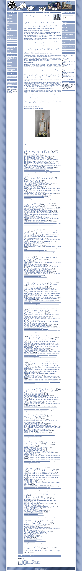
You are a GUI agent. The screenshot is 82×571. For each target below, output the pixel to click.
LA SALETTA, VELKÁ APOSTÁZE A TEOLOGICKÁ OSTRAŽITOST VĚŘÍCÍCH (39, 173)
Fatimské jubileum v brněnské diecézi (31, 496)
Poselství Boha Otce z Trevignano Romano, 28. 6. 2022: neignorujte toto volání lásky (40, 297)
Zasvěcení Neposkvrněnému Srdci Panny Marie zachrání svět (35, 410)
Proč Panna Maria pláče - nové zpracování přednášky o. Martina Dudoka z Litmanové (40, 426)
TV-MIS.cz (62, 1)
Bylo (8, 24)
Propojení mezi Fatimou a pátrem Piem (31, 466)
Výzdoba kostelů (10, 36)
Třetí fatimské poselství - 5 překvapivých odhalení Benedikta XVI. (36, 272)
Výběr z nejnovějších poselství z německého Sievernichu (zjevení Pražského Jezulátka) (40, 373)
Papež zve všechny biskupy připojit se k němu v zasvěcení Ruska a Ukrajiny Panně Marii (40, 335)
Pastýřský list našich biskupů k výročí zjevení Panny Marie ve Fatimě (37, 498)
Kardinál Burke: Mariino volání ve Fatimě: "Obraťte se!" (34, 222)
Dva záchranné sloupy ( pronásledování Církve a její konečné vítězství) (37, 349)
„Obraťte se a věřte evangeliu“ (29, 490)
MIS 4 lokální (9, 65)
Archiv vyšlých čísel (10, 84)
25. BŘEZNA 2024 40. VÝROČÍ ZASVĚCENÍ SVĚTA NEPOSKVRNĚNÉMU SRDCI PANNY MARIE (42, 246)
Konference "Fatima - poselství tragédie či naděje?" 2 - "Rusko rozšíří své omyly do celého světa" (42, 475)
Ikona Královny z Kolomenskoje (30, 468)
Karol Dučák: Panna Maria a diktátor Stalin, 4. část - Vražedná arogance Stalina (38, 390)
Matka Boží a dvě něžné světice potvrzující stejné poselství (35, 423)
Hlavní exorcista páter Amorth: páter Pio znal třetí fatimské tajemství (37, 395)
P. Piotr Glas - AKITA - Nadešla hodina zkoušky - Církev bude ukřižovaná (37, 271)
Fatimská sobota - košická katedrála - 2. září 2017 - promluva (35, 497)
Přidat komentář (53, 550)
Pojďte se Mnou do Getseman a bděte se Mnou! (33, 323)
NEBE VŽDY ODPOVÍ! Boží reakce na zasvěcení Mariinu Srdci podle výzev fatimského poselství (42, 528)
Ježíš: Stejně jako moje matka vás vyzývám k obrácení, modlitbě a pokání (38, 205)
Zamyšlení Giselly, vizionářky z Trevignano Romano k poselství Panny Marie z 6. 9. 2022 (40, 284)
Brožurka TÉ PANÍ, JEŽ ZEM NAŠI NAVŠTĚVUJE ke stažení (35, 485)
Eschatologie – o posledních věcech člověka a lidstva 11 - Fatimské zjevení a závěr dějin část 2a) (42, 459)
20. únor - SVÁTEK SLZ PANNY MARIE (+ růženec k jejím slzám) (36, 168)
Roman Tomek (28, 550)
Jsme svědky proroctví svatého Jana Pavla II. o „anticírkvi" (35, 202)
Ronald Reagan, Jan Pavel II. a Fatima (31, 514)
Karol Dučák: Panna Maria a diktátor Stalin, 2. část (33, 393)
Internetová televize (65, 31)
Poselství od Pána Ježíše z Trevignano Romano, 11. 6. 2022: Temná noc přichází (39, 300)
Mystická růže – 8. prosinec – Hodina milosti (32, 216)
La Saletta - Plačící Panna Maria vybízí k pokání (33, 539)
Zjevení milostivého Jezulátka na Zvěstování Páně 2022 (34, 317)
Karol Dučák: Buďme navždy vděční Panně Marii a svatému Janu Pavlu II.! (38, 413)
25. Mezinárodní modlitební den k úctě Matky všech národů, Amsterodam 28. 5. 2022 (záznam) (41, 306)
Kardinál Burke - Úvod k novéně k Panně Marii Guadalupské (35, 250)
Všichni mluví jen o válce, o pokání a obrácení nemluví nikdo (35, 348)
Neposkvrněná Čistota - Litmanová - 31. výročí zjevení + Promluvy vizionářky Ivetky (39, 388)
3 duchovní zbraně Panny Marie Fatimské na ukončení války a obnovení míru (38, 343)
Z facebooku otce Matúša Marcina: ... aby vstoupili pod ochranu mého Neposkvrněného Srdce (41, 339)
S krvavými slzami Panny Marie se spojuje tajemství (33, 424)
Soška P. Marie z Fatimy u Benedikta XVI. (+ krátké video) (35, 545)
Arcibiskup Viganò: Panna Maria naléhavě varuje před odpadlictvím (36, 430)
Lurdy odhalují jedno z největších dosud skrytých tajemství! (35, 169)
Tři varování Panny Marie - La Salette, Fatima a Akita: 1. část (35, 228)
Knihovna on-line (10, 49)
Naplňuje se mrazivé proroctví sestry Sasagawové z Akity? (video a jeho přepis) (38, 150)
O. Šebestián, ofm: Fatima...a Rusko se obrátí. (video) (34, 275)
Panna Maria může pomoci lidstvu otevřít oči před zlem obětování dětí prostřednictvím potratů (41, 212)
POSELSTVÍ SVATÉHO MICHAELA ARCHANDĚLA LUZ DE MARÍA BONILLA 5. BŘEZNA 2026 (41, 163)
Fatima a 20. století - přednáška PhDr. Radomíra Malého (34, 510)
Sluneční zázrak (27, 260)
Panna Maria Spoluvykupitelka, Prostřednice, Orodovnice (34, 270)
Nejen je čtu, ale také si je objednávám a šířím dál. (66, 76)
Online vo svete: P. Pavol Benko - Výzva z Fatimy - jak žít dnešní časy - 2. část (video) (40, 289)
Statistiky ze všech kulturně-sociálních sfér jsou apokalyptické (35, 196)
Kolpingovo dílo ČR (65, 45)
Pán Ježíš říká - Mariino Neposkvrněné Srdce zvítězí (34, 280)
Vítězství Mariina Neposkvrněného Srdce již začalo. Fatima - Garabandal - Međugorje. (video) (41, 353)
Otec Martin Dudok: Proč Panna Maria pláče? (32, 276)
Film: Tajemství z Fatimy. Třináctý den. (31, 441)
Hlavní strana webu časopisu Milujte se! (12, 83)
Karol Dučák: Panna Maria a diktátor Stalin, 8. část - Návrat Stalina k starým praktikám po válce (42, 377)
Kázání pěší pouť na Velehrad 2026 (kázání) (26, 560)
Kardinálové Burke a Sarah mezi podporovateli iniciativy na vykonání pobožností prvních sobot (41, 175)
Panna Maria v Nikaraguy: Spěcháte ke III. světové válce (34, 467)
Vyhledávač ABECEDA (66, 48)
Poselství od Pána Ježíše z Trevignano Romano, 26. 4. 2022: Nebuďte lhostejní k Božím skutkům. (42, 314)
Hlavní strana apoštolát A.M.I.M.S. (11, 47)
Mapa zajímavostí (10, 29)
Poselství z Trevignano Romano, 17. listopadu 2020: (33, 414)
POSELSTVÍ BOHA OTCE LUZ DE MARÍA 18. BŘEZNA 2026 (35, 162)
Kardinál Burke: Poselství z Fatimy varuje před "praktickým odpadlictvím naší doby (39, 193)
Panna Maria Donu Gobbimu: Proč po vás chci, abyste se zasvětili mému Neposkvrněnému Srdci (42, 333)
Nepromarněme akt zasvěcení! (29, 320)
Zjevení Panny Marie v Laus (29, 453)
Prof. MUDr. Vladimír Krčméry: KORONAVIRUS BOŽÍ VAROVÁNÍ (36, 432)
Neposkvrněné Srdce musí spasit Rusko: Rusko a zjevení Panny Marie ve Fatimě (39, 337)
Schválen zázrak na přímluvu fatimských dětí (32, 525)
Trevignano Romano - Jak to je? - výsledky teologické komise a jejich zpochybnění (39, 251)
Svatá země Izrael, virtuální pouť (67, 34)
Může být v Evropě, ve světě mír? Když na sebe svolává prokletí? (36, 170)
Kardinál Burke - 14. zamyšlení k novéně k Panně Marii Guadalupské (36, 217)
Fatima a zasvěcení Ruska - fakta (30, 540)
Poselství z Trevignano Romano (30, 417)
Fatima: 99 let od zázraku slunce (30, 534)
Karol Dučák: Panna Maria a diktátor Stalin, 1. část (33, 394)
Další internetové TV (65, 33)
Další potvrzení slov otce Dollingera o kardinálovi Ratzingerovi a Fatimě (37, 523)
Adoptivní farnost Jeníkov (66, 43)
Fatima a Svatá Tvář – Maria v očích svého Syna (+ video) (35, 195)
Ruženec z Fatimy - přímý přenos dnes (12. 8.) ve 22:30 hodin (35, 447)
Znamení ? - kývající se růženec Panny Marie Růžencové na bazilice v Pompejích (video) (40, 464)
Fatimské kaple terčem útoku (29, 542)
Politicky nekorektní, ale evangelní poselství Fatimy (33, 515)
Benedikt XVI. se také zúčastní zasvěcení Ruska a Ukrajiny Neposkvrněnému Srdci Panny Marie (42, 330)
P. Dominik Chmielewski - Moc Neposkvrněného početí (34, 259)
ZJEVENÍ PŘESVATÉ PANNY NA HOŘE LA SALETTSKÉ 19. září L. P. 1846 (38, 183)
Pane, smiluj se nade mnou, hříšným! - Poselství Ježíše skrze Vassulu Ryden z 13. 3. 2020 (41, 438)
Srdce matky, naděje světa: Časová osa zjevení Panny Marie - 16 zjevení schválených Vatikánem (42, 171)
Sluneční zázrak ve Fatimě (29, 499)
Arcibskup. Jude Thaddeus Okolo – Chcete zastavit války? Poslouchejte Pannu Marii (39, 148)
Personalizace (9, 40)
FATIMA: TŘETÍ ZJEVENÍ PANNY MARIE (32, 242)
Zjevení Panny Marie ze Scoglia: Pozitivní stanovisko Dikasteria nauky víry (38, 241)
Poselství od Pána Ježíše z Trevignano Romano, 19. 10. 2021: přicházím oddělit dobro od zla (41, 369)
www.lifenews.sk (31, 108)
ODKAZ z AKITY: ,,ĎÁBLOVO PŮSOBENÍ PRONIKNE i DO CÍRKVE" (37, 268)
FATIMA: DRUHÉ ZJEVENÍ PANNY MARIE (32, 201)
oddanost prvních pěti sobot (47, 88)
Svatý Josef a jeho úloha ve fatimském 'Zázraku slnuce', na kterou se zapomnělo (39, 469)
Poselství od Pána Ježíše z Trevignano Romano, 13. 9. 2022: (35, 283)
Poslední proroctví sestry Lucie (29, 405)
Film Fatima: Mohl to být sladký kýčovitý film (32, 418)
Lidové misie (9, 28)
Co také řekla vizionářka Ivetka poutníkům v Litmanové (34, 419)
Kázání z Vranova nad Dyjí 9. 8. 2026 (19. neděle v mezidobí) (29, 563)
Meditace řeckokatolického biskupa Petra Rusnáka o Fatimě (35, 527)
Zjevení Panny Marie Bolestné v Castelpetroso (32, 443)
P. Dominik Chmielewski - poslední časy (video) (32, 402)
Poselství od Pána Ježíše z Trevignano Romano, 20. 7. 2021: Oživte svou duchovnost (40, 389)
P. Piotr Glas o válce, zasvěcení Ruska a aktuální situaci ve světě (36, 316)
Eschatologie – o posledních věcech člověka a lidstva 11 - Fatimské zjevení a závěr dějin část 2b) (42, 457)
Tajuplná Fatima (27, 484)
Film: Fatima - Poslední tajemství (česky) (31, 508)
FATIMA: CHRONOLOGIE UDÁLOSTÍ (31, 519)
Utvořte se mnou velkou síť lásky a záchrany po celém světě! (35, 415)
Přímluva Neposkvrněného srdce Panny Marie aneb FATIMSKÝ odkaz (37, 156)
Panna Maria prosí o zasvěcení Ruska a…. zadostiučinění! (35, 325)
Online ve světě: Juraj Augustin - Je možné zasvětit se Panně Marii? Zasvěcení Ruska (40, 207)
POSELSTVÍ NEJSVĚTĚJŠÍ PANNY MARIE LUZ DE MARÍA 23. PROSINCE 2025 (39, 174)
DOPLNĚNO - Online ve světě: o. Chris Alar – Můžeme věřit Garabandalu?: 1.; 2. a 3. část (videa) (42, 190)
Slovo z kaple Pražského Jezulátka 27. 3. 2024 (32, 245)
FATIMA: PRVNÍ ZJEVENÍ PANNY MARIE (32, 206)
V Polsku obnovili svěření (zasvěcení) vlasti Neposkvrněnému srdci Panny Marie (39, 506)
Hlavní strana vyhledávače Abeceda (11, 77)
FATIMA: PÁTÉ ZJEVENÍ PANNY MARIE (31, 187)
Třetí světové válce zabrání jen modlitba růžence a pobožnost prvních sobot (38, 177)
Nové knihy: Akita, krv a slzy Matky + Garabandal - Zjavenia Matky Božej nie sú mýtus (40, 376)
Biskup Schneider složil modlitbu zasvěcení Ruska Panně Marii (35, 429)
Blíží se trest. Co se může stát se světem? (32, 226)
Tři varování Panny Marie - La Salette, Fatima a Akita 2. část (35, 227)
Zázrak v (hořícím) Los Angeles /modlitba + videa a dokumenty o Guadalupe (38, 211)
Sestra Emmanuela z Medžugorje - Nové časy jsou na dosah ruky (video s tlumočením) (40, 357)
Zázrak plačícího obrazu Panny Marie (31, 422)
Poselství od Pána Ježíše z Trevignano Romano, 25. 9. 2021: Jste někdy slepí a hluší (40, 379)
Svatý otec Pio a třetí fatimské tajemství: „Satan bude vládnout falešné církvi (38, 225)
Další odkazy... (64, 50)
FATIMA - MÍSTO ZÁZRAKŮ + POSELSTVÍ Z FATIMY (34, 544)
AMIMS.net (49, 1)
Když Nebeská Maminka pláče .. (30, 454)
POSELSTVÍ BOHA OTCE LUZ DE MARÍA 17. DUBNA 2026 (35, 157)
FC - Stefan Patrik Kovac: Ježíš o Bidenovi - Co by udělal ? (35, 277)
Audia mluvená (9, 68)
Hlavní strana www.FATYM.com (10, 15)
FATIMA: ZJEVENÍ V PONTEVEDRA (31, 481)
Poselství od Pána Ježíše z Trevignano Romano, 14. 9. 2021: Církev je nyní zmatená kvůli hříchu (42, 380)
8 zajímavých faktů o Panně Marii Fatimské (32, 375)
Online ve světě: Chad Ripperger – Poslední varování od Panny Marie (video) (38, 210)
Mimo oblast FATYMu (11, 35)
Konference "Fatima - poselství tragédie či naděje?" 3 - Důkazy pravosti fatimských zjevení (41, 473)
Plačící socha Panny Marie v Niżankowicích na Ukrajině (34, 313)
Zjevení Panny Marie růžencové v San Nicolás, (33, 281)
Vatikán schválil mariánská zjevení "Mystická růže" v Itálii (34, 243)
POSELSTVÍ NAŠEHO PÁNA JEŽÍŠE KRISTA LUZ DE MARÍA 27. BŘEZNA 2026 (39, 161)
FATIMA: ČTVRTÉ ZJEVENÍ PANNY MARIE (32, 192)
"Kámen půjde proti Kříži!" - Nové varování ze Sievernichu (34, 384)
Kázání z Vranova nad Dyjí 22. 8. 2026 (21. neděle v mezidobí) (30, 561)
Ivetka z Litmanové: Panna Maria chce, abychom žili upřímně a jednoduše (37, 442)
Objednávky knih (10, 52)
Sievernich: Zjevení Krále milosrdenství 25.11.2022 (33, 278)
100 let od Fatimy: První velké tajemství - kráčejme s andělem (35, 532)
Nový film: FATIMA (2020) (28, 431)
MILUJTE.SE (69, 1)
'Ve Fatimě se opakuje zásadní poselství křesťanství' (33, 512)
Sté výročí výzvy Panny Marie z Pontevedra (32, 180)
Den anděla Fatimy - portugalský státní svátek (32, 548)
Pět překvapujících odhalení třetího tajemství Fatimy (33, 511)
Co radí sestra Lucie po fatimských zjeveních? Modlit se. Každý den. (37, 487)
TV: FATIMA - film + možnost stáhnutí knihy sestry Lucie (34, 541)
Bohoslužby (9, 18)
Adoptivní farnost (10, 21)
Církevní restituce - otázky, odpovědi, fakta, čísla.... (68, 47)
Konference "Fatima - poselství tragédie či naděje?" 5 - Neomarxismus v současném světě (41, 470)
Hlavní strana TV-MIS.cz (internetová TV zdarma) (11, 58)
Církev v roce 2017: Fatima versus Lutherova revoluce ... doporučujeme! (37, 503)
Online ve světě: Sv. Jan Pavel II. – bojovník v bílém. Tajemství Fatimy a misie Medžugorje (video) (42, 223)
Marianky (8, 31)
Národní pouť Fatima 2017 (29, 491)
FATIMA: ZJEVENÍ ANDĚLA (29, 509)
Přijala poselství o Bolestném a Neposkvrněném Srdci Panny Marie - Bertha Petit (39, 200)
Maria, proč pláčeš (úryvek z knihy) (30, 411)
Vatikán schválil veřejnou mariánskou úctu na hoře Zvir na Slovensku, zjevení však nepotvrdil (41, 199)
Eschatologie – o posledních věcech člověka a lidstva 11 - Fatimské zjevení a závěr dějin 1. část (42, 403)
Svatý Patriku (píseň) (22, 564)
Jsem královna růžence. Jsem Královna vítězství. (33, 396)
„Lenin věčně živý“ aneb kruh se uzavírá (31, 505)
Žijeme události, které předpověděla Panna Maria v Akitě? (34, 350)
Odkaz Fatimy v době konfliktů (29, 535)
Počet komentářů (47, 550)
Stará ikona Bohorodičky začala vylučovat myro (33, 436)
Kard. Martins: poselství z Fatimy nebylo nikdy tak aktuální (35, 518)
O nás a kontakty (10, 38)
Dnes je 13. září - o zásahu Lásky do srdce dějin (33, 186)
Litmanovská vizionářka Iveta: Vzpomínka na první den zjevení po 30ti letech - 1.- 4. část (40, 420)
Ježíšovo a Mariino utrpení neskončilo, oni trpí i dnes (33, 238)
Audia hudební (9, 66)
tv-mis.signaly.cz (9, 91)
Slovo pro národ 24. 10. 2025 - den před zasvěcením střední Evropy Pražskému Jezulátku (40, 178)
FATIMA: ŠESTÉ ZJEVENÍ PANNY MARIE (32, 181)
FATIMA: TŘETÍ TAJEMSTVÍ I (29, 504)
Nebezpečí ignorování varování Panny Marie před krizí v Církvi (35, 220)
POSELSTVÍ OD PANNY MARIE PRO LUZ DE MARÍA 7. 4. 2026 (36, 158)
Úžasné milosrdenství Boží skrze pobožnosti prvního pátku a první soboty (37, 151)
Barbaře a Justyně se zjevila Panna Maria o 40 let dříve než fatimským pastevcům (39, 301)
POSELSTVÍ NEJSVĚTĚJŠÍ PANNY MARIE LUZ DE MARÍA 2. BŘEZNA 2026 (38, 167)
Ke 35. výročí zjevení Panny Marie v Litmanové (33, 194)
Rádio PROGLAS (65, 30)
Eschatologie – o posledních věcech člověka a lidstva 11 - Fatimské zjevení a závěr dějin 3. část (42, 455)
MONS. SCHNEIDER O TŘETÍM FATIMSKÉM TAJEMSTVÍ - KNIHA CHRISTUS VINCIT (40, 308)
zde (14, 89)
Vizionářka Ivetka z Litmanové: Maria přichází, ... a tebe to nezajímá (36, 338)
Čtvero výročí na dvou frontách (30, 526)
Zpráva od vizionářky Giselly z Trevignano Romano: (33, 279)
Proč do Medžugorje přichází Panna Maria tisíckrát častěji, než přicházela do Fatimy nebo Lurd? (42, 239)
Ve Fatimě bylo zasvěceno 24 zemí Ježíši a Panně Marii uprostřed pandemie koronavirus (40, 437)
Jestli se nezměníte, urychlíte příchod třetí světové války (34, 312)
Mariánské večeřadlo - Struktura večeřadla (32, 204)
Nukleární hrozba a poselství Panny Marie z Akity (33, 229)
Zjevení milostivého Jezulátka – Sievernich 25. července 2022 (35, 286)
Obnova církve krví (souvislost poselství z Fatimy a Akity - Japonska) (37, 461)
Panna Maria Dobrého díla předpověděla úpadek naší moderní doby (36, 409)
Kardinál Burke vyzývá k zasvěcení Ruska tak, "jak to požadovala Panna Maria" (39, 486)
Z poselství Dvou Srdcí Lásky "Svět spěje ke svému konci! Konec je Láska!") (38, 149)
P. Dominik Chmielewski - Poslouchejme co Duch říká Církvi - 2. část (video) (38, 326)
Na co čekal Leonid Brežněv (29, 446)
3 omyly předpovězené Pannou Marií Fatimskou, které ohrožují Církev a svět (38, 221)
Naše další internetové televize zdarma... (11, 70)
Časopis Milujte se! (65, 24)
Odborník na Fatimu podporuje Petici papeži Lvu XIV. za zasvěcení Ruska (37, 203)
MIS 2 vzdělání (9, 62)
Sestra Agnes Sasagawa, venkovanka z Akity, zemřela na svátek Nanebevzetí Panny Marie (41, 236)
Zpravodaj (9, 22)
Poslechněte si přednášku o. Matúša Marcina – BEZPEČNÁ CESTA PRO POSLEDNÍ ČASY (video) (42, 295)
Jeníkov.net (64, 42)
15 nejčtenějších (10, 42)
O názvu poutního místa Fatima (30, 516)
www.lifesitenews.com (30, 106)
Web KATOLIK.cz (65, 27)
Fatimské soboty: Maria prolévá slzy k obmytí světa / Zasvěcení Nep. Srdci (38, 147)
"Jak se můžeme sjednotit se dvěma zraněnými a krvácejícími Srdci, (36, 440)
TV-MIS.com (56, 1)
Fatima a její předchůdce (28, 538)
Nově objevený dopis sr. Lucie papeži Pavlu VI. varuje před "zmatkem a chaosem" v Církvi (41, 477)
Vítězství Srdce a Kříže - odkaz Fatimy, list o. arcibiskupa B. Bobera (36, 531)
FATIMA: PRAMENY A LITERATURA (31, 517)
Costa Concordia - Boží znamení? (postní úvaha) (33, 448)
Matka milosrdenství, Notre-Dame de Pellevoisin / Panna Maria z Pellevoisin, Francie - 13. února (42, 273)
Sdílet (25, 144)
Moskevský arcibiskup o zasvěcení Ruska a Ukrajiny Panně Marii (36, 329)
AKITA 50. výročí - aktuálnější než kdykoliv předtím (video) (35, 265)
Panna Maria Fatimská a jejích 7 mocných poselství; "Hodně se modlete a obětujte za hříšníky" (41, 399)
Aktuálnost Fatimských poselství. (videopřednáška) (33, 533)
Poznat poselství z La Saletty (29, 445)
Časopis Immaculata (65, 37)
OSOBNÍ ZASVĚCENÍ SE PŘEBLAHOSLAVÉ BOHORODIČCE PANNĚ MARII (38, 324)
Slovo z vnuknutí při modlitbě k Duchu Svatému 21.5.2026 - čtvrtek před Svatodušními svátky (41, 152)
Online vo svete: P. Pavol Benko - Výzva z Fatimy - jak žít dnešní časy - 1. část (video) (40, 291)
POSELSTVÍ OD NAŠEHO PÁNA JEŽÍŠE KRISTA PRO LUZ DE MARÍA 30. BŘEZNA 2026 (41, 159)
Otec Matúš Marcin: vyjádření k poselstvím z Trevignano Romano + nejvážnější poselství (40, 407)
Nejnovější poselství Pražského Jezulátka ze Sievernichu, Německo (36, 360)
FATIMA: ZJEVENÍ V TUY (29, 480)
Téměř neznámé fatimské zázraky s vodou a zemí (33, 449)
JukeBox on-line (65, 38)
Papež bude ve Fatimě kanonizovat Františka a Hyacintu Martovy (36, 522)
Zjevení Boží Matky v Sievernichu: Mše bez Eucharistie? (34, 287)
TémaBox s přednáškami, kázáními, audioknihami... (68, 40)
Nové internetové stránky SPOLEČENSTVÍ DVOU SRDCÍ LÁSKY (36, 451)
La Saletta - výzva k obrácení (29, 185)
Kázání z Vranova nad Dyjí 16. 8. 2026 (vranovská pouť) (28, 562)
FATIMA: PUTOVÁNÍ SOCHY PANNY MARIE (32, 479)
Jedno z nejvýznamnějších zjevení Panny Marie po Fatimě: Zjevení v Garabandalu (39, 435)
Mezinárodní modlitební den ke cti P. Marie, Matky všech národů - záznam (37, 401)
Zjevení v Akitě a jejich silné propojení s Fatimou (33, 182)
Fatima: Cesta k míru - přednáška (30, 546)
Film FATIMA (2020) (27, 198)
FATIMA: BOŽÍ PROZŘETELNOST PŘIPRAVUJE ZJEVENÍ (35, 524)
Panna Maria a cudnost (28, 244)
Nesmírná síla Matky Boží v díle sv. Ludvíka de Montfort (34, 412)
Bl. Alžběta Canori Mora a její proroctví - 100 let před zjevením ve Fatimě (37, 406)
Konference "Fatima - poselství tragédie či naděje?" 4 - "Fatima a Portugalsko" (38, 472)
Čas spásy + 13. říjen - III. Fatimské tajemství (32, 543)
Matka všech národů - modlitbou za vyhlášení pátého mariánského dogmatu (38, 547)
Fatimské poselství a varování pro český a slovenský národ (35, 507)
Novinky (8, 59)
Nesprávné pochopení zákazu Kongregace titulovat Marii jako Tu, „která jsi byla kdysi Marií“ (41, 266)
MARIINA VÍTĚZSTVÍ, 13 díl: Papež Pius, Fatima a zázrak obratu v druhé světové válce (40, 433)
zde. (42, 108)
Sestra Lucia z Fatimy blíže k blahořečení (31, 530)
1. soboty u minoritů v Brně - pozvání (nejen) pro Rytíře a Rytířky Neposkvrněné (38, 452)
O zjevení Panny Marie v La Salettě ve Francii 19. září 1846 (35, 184)
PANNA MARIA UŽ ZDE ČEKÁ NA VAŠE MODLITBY (34, 197)
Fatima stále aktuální (28, 261)
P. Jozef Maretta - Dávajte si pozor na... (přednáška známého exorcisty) (37, 444)
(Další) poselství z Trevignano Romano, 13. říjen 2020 (34, 416)
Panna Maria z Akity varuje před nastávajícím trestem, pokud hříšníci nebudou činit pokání (41, 361)
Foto (8, 25)
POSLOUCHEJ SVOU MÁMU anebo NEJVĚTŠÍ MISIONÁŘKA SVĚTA (37, 269)
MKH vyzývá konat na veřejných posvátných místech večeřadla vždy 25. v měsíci (39, 282)
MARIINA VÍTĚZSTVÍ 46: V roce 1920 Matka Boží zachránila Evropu (37, 288)
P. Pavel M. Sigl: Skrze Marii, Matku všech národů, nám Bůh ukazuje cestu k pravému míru (41, 463)
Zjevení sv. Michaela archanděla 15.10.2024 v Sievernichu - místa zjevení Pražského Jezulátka (41, 218)
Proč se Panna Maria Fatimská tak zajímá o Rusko (33, 513)
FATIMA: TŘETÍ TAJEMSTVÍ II (29, 502)
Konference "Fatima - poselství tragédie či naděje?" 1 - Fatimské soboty (37, 425)
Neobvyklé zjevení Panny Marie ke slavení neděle (33, 264)
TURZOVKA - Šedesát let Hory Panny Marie (32, 462)
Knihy (8, 32)
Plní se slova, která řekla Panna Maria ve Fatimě (33, 450)
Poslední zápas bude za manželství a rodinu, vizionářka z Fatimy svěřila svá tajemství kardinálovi (42, 252)
